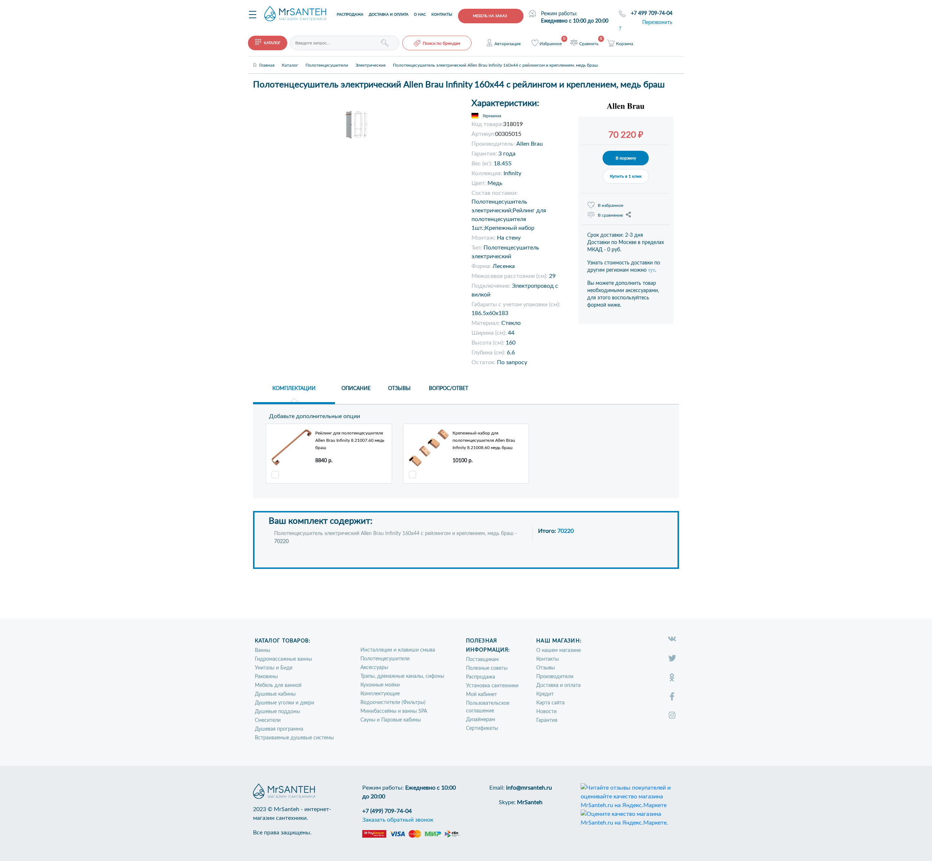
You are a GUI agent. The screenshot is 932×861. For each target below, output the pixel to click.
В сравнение (610, 215)
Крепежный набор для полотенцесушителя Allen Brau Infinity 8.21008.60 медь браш (484, 440)
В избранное (610, 205)
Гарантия (546, 720)
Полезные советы (487, 668)
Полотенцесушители (385, 658)
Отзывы (545, 668)
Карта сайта (550, 702)
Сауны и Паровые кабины (390, 720)
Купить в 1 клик (625, 176)
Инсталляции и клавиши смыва (397, 650)
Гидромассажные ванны (283, 659)
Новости (546, 711)
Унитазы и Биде (273, 668)
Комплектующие (380, 693)
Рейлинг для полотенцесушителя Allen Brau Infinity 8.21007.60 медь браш (349, 440)
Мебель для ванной (278, 685)
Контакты (441, 14)
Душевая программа (279, 729)
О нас (420, 14)
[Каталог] (290, 59)
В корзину (626, 158)
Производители (554, 676)
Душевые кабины (275, 694)
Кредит (545, 694)
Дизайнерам (480, 719)
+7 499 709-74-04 (651, 13)
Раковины (266, 676)
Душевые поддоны (277, 711)
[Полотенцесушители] (326, 59)
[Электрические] (370, 59)
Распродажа (350, 14)
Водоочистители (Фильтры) (393, 702)
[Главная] (267, 59)
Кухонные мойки (380, 685)
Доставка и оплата (388, 14)
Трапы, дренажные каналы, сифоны (402, 676)
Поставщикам (482, 659)
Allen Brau (529, 144)
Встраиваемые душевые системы (294, 737)
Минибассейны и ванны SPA (393, 711)
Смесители (268, 720)
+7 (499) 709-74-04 (387, 811)
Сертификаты (482, 728)
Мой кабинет (481, 694)
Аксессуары (374, 667)
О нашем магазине (558, 650)
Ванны (262, 650)
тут (651, 270)
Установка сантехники (492, 685)
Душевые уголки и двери (284, 702)
